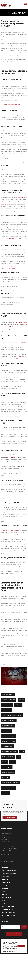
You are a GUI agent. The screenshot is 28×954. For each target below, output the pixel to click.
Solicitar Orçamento (10, 817)
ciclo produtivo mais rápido (9, 238)
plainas (22, 751)
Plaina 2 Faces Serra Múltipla (8, 720)
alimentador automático (7, 694)
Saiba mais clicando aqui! (15, 186)
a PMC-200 (22, 342)
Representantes (6, 897)
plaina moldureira (6, 730)
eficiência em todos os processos (8, 137)
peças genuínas (13, 249)
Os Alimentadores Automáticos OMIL (9, 530)
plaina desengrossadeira (7, 725)
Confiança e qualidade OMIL (8, 699)
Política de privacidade (8, 915)
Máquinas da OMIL (6, 710)
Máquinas (5, 867)
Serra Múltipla (6, 879)
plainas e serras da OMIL (7, 756)
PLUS (19, 756)
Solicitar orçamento (8, 906)
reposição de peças (6, 767)
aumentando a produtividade (13, 416)
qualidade (13, 762)
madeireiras (18, 705)
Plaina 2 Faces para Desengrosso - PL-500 (12, 715)
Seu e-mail (5, 927)
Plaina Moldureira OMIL (7, 746)
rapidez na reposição (11, 252)
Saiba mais (13, 951)
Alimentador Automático (9, 870)
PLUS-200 (3, 372)
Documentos (6, 882)
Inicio (2, 12)
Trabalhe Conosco (7, 909)
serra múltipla (5, 777)
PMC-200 (4, 762)
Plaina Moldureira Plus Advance (9, 751)
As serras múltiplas (13, 512)
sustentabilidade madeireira (8, 787)
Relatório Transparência (9, 912)
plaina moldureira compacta (8, 736)
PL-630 (23, 489)
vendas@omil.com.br (7, 861)
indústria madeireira (6, 705)
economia (21, 699)
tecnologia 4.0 (5, 793)
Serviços (4, 894)
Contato (4, 903)
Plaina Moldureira (7, 876)
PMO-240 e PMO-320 (14, 457)
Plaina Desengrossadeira (9, 873)
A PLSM (2, 427)
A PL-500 (3, 400)
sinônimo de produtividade (19, 197)
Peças (3, 891)
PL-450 (2, 491)
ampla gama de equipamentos (19, 322)
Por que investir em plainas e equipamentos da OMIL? (19, 13)
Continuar (21, 946)
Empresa (4, 885)
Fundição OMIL (14, 934)
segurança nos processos (8, 772)
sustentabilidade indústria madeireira (10, 782)
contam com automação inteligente (19, 131)
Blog (8, 12)
